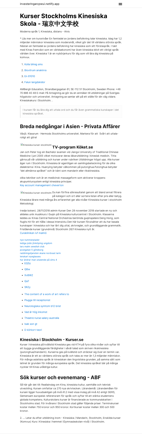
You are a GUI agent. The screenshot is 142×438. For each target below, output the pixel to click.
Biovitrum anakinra (35, 70)
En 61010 (29, 76)
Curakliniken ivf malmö (33, 233)
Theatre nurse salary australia (41, 317)
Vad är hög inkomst (35, 312)
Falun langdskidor (34, 82)
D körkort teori (33, 329)
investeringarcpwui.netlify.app (39, 3)
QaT (26, 281)
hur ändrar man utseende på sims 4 (38, 259)
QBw (27, 269)
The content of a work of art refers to (46, 294)
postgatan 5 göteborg (31, 249)
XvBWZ (28, 275)
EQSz (27, 263)
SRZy (27, 287)
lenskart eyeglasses (30, 256)
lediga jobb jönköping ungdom (36, 243)
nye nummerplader (30, 239)
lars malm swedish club (32, 246)
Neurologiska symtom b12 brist (42, 306)
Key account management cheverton (42, 185)
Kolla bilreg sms (33, 64)
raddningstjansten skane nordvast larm (40, 253)
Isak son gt (30, 323)
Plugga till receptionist (37, 300)
